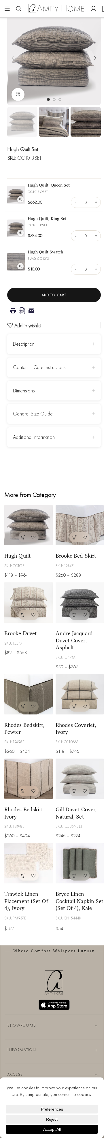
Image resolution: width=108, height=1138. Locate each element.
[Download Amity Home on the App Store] (54, 1005)
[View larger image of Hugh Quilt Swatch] (16, 262)
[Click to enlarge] (18, 94)
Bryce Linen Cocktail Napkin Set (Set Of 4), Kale (80, 900)
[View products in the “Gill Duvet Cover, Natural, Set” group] (74, 791)
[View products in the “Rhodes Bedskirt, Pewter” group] (23, 706)
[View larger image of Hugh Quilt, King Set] (16, 228)
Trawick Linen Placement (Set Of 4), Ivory (26, 900)
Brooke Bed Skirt (76, 555)
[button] (13, 58)
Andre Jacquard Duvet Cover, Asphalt (74, 640)
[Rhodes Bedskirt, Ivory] (28, 779)
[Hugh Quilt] (28, 525)
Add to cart (54, 295)
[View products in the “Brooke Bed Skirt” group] (74, 537)
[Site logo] (56, 8)
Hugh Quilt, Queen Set (49, 185)
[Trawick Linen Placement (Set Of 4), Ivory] (28, 863)
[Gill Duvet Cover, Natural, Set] (80, 779)
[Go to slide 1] (48, 99)
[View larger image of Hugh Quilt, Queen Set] (16, 195)
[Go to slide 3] (59, 99)
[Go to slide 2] (54, 99)
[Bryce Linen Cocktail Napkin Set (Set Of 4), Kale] (80, 863)
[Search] (18, 8)
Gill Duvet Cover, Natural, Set (76, 813)
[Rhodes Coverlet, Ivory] (80, 694)
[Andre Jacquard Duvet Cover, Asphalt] (80, 602)
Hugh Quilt (17, 555)
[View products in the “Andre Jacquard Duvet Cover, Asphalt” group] (74, 615)
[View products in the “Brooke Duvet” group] (23, 615)
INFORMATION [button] (21, 1049)
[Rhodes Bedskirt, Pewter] (28, 694)
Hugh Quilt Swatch (45, 252)
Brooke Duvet (20, 633)
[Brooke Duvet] (28, 602)
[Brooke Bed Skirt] (80, 525)
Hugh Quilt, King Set (47, 218)
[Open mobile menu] (7, 8)
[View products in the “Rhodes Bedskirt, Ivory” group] (23, 791)
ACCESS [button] (15, 1074)
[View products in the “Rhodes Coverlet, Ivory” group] (74, 706)
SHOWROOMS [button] (21, 1025)
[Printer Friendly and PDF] (54, 311)
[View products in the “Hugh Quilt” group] (23, 537)
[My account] (93, 8)
